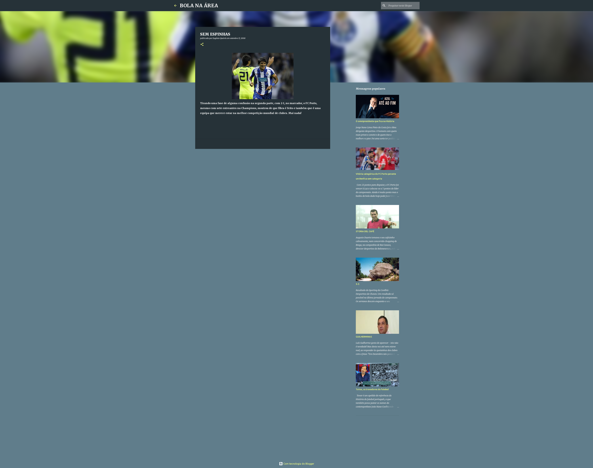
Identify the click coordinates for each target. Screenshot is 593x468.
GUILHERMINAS (364, 336)
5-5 (357, 284)
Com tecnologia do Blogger (298, 463)
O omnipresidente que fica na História (375, 121)
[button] (202, 44)
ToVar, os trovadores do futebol (372, 389)
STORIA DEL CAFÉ (365, 231)
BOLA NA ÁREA (199, 5)
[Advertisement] (379, 437)
